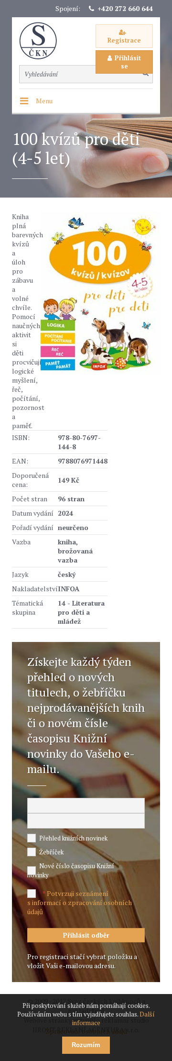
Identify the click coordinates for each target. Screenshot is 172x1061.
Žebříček (51, 852)
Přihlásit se (128, 62)
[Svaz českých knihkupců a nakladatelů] (43, 41)
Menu (44, 100)
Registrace (124, 40)
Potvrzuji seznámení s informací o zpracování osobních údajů (79, 902)
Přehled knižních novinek (73, 838)
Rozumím (86, 1045)
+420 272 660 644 (125, 8)
